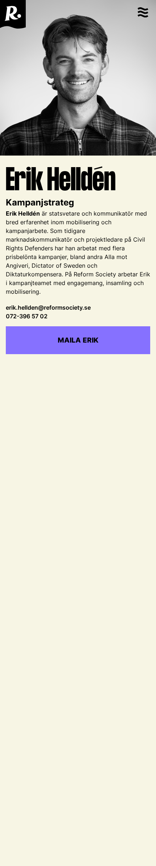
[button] (142, 14)
